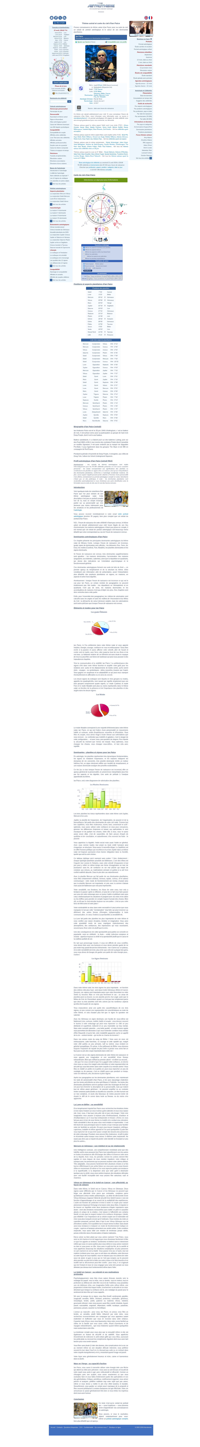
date (115, 167)
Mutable (103, 97)
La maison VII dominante (58, 218)
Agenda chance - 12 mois (143, 86)
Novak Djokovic (109, 152)
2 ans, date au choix (145, 62)
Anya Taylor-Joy (87, 139)
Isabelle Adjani (87, 129)
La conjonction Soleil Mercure (60, 196)
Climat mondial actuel (57, 227)
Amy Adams (148, 137)
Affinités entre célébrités (58, 135)
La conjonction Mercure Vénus (60, 193)
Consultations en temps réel (142, 98)
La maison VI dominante (58, 215)
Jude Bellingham (79, 144)
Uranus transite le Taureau (59, 245)
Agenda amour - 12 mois (144, 83)
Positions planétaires (145, 132)
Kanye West (84, 127)
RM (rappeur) (147, 142)
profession (92, 167)
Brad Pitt (125, 135)
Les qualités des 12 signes (59, 260)
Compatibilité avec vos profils (117, 42)
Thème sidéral (99, 264)
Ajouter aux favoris (84, 42)
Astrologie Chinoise (86, 99)
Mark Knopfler (86, 154)
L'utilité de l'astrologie (57, 173)
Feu (95, 97)
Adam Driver (148, 145)
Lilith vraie (88, 268)
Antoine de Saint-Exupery (94, 144)
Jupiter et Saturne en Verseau (60, 237)
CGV (80, 1427)
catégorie (111, 167)
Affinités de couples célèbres (59, 277)
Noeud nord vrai (89, 266)
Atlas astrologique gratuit (58, 122)
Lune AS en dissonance (58, 199)
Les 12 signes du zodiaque (59, 178)
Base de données (146, 95)
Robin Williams (87, 137)
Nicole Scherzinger (112, 142)
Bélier (103, 93)
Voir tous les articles (59, 184)
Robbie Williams (110, 137)
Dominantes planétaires (144, 129)
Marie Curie (77, 139)
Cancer (108, 93)
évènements (95, 165)
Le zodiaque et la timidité (58, 255)
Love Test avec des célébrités (60, 137)
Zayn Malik (77, 137)
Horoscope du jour (56, 111)
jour (121, 167)
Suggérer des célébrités (144, 101)
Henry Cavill (107, 127)
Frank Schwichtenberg (98, 75)
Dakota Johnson (122, 137)
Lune (107, 95)
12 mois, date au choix (144, 60)
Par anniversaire (140, 116)
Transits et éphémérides (60, 27)
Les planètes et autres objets (59, 181)
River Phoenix (97, 129)
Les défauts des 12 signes (58, 263)
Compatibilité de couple (58, 132)
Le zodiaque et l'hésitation (58, 252)
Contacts (59, 1427)
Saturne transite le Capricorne (60, 247)
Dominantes (89, 95)
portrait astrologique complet (117, 1419)
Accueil (53, 1427)
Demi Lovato (148, 148)
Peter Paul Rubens (104, 146)
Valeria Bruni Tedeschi (92, 156)
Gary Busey (82, 146)
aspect (98, 167)
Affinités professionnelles (58, 143)
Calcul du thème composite (59, 148)
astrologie (78, 510)
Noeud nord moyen (101, 266)
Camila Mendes (109, 144)
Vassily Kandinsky (110, 154)
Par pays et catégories (144, 124)
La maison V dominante (58, 213)
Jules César (124, 142)
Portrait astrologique (145, 44)
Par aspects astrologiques (143, 106)
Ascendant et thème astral (58, 117)
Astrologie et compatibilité (58, 272)
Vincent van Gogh (98, 137)
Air (98, 97)
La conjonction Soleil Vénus (59, 201)
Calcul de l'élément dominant (59, 124)
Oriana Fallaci (92, 146)
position (104, 167)
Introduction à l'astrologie (58, 170)
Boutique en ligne (115, 1427)
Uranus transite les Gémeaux (59, 229)
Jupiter (96, 95)
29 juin (100, 85)
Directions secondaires (57, 161)
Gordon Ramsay (146, 155)
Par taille (143, 119)
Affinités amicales (56, 140)
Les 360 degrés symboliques (59, 127)
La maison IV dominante (58, 210)
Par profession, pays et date (142, 111)
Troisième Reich (122, 154)
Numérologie (88, 101)
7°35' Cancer (98, 89)
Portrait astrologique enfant (143, 49)
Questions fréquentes (71, 1427)
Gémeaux (97, 93)
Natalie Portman (95, 127)
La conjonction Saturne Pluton (60, 240)
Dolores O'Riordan (121, 152)
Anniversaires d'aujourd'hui (143, 127)
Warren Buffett (117, 127)
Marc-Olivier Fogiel (97, 154)
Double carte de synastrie (58, 145)
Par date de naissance (144, 114)
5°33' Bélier (97, 91)
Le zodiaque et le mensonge (59, 258)
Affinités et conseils (56, 274)
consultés (108, 169)
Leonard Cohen (147, 153)
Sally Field (77, 154)
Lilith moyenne (97, 268)
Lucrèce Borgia (79, 156)
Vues (91, 103)
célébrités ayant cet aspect (117, 139)
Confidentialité (88, 1427)
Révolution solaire (56, 158)
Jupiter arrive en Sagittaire (59, 242)
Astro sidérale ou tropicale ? (59, 175)
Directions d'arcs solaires (58, 163)
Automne (149, 57)
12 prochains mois (146, 68)
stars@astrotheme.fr (80, 118)
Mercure (102, 95)
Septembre (148, 54)
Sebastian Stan (147, 150)
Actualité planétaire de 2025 (59, 232)
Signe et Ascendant (56, 119)
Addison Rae (97, 139)
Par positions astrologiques (143, 108)
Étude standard (147, 75)
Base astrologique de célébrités (89, 162)
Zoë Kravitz (107, 129)
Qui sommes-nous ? (101, 1427)
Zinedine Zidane (146, 140)
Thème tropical (89, 264)
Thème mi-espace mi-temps (59, 150)
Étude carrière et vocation (143, 46)
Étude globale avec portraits (142, 78)
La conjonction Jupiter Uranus (60, 235)
